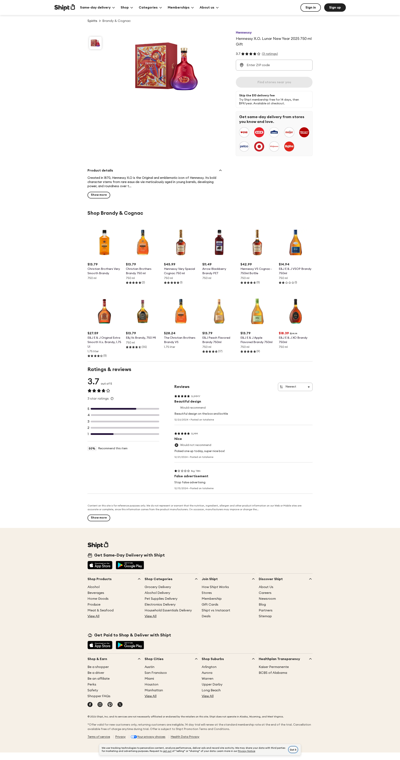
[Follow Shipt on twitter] (120, 705)
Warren (207, 678)
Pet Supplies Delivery (161, 598)
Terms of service (99, 736)
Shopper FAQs (99, 696)
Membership (212, 598)
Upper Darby (212, 684)
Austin (149, 667)
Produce (94, 604)
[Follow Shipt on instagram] (100, 705)
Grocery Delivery (158, 587)
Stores (207, 593)
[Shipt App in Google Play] (130, 565)
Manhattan (154, 690)
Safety (93, 690)
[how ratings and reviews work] (112, 398)
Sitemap (265, 616)
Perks (92, 684)
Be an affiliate (99, 678)
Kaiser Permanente (274, 667)
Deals (206, 616)
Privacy (120, 736)
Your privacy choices (151, 736)
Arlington (209, 667)
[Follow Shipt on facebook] (90, 705)
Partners (265, 610)
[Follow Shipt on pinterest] (110, 705)
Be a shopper (98, 667)
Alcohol (94, 587)
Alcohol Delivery (157, 593)
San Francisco (156, 672)
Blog (262, 604)
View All (93, 616)
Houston (151, 684)
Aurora (207, 672)
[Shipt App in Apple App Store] (100, 565)
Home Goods (98, 598)
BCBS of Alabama (273, 672)
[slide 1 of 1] (95, 43)
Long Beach (211, 690)
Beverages (96, 593)
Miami (149, 678)
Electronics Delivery (160, 604)
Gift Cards (210, 604)
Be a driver (96, 672)
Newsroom (267, 598)
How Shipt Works (215, 587)
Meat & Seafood (101, 610)
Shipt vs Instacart (216, 610)
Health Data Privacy (185, 736)
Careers (265, 593)
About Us (266, 587)
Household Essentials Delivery (168, 610)
